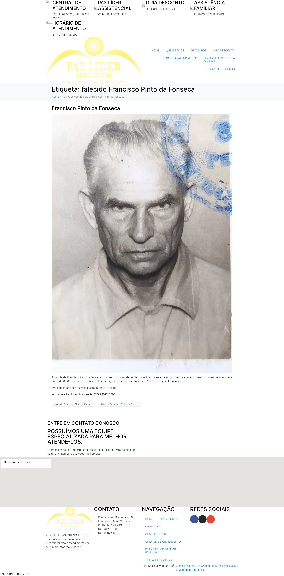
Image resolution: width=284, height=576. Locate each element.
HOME (155, 50)
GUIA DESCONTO (224, 50)
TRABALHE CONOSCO (221, 69)
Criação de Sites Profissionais (219, 565)
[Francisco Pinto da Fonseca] (142, 243)
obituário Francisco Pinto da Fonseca (119, 404)
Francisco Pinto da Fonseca (86, 108)
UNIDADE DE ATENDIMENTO (179, 58)
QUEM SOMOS (175, 50)
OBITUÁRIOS (198, 50)
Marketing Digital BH (191, 569)
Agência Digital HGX (187, 565)
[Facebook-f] (194, 519)
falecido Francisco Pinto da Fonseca (74, 404)
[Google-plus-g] (211, 519)
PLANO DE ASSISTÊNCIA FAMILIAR (219, 59)
